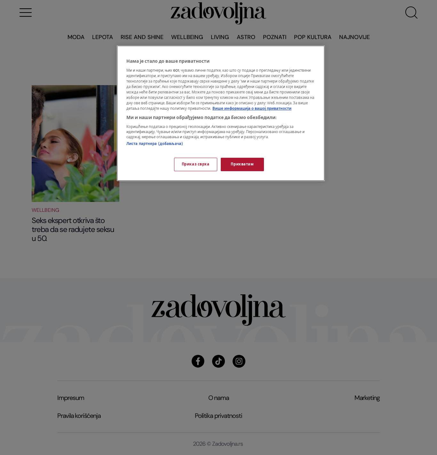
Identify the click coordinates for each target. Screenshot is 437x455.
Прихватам (242, 164)
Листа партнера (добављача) (154, 143)
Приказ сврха (196, 164)
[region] (221, 113)
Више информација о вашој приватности (251, 108)
